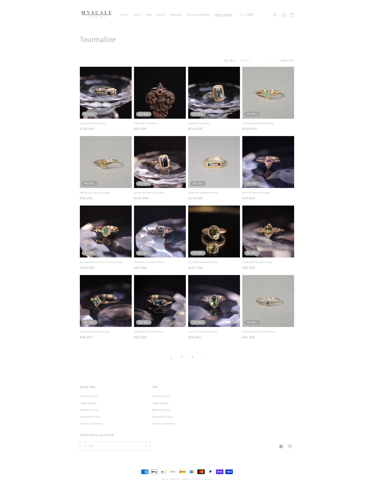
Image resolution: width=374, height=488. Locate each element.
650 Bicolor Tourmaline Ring (257, 262)
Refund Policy (89, 409)
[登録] (145, 446)
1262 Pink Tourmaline (145, 123)
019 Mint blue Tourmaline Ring (258, 331)
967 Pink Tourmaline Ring (256, 192)
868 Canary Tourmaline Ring (95, 192)
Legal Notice (88, 403)
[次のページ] (202, 357)
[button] (225, 15)
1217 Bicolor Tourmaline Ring (149, 192)
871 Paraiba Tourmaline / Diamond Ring (101, 262)
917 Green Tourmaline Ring (202, 331)
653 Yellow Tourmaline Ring (203, 262)
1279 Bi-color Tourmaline (93, 123)
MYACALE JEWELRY (180, 479)
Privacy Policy (89, 396)
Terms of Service (91, 423)
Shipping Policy (90, 416)
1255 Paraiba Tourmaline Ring (258, 123)
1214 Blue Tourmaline (199, 123)
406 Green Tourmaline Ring (94, 331)
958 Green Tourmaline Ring (148, 331)
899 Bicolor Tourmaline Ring (149, 262)
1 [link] (171, 357)
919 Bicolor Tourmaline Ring (203, 192)
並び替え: (230, 60)
